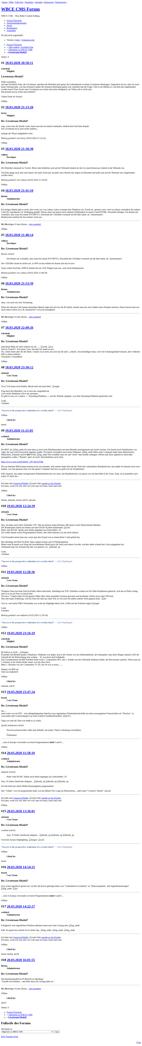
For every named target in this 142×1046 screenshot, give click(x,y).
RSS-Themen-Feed (9, 1036)
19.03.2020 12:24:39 (21, 506)
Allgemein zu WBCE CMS (20, 50)
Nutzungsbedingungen (16, 23)
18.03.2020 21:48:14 (19, 235)
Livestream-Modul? (17, 52)
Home (4, 2)
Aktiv (17, 40)
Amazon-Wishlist (20, 483)
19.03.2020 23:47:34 (21, 692)
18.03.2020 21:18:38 (19, 149)
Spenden (39, 2)
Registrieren (12, 28)
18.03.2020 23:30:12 (19, 367)
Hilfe (11, 2)
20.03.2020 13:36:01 (21, 811)
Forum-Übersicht (14, 20)
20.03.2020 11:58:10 (21, 753)
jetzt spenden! (35, 224)
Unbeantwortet (27, 40)
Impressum (49, 2)
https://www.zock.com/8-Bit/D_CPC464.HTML (22, 462)
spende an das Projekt (51, 483)
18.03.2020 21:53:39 (19, 283)
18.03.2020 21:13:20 (19, 107)
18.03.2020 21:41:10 (19, 190)
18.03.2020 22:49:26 (19, 327)
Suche (9, 25)
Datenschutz (60, 2)
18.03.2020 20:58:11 (19, 63)
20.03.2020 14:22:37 (21, 906)
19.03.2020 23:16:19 (21, 633)
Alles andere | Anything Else (20, 47)
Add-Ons (19, 2)
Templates (29, 2)
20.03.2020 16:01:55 (21, 960)
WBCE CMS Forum (20, 9)
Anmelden (11, 30)
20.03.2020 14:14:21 (21, 867)
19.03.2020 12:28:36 (21, 572)
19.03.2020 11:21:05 (19, 430)
